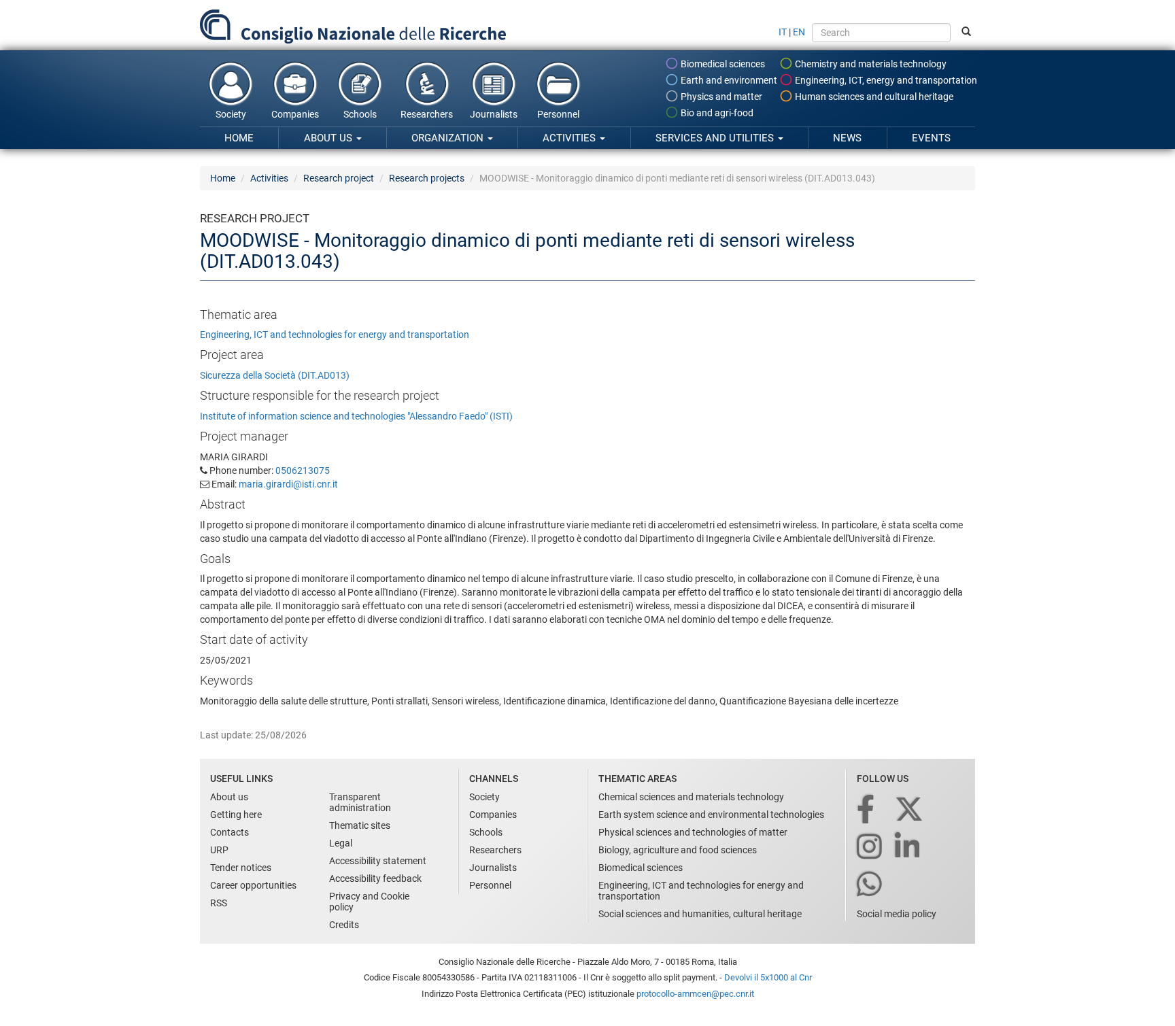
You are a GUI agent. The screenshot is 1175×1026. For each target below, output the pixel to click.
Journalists (493, 114)
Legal (340, 843)
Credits (344, 924)
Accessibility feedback (375, 878)
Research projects (426, 178)
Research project (338, 178)
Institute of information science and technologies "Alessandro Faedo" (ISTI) (356, 416)
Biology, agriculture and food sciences (677, 849)
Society (231, 114)
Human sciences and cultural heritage (873, 96)
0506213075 (302, 470)
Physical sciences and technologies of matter (692, 832)
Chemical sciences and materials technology (691, 796)
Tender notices (240, 867)
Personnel (558, 114)
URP (219, 849)
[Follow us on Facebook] (866, 810)
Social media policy (896, 913)
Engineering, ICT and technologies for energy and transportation (334, 334)
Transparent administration (360, 802)
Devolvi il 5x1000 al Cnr (768, 977)
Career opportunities (253, 885)
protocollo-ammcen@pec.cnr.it (695, 994)
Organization (448, 138)
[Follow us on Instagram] (870, 847)
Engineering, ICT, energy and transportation (885, 80)
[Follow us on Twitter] (910, 810)
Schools (360, 114)
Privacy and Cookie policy (369, 901)
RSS (218, 902)
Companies (295, 114)
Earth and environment (728, 80)
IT (783, 32)
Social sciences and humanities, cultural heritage (700, 913)
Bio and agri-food (716, 112)
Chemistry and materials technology (870, 63)
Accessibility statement (377, 860)
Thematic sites (359, 825)
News (847, 138)
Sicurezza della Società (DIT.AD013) (275, 375)
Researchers (427, 114)
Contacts (229, 832)
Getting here (236, 814)
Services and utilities (716, 138)
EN (799, 32)
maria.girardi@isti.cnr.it (288, 484)
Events (931, 138)
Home (239, 138)
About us (329, 138)
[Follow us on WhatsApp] (870, 885)
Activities (570, 138)
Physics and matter (720, 96)
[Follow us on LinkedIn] (908, 847)
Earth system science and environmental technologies (711, 814)
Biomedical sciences (722, 63)
